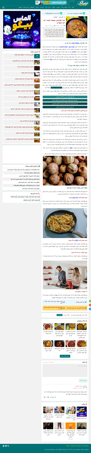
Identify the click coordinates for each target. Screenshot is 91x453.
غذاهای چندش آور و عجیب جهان (59, 416)
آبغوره (71, 148)
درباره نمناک (78, 446)
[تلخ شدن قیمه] (65, 275)
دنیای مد (42, 7)
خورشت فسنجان (64, 47)
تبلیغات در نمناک (70, 446)
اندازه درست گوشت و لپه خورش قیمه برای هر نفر (71, 333)
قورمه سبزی (71, 47)
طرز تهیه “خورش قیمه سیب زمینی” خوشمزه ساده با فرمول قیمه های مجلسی (82, 334)
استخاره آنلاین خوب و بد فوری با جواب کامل (75, 308)
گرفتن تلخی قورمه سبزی (56, 87)
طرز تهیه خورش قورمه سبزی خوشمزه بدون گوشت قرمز (64, 100)
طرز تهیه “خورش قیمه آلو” (59, 349)
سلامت (37, 7)
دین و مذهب (26, 7)
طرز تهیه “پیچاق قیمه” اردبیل (48, 349)
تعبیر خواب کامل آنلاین (34, 197)
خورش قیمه (59, 315)
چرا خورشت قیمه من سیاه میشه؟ (48, 332)
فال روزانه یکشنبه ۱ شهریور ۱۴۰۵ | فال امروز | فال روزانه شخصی (70, 434)
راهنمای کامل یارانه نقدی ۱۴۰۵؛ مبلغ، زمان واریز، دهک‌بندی (53, 308)
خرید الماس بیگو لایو (80, 302)
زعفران (76, 240)
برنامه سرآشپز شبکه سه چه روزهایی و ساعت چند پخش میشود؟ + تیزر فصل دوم (24, 169)
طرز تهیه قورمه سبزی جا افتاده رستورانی (65, 97)
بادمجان (74, 52)
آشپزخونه (32, 7)
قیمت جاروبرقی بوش (22, 197)
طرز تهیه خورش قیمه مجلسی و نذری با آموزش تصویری (65, 104)
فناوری (20, 7)
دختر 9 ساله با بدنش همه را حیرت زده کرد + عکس (59, 433)
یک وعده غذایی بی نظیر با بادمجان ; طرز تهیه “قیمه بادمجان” (82, 350)
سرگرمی (58, 7)
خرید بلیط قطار (26, 200)
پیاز (56, 295)
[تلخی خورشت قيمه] (65, 223)
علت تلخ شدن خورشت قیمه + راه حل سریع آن (54, 21)
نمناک (73, 7)
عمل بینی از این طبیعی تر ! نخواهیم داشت (71, 418)
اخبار (69, 7)
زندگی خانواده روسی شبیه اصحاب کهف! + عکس (53, 302)
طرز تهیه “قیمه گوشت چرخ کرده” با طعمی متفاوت (71, 350)
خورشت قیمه (75, 43)
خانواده (53, 7)
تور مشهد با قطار (35, 200)
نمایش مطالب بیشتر (65, 356)
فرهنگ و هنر (64, 7)
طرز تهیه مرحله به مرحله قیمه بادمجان (65, 107)
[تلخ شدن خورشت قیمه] (65, 171)
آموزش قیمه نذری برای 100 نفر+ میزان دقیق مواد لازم (59, 333)
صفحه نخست (85, 446)
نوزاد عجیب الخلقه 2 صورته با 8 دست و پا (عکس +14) (82, 433)
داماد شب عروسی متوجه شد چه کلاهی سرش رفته (48, 417)
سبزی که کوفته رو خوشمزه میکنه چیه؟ (32, 173)
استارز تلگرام (13, 197)
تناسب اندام (48, 7)
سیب (85, 52)
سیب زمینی (75, 197)
